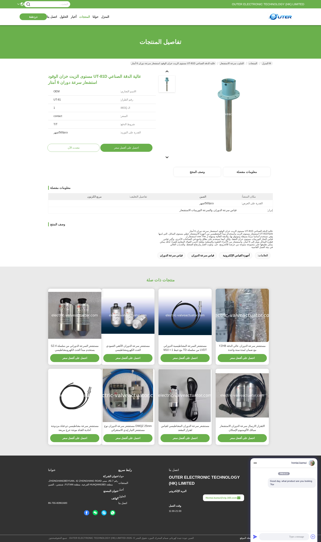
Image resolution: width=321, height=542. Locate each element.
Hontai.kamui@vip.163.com (221, 497)
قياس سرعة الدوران (202, 255)
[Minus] (255, 463)
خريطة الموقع (246, 538)
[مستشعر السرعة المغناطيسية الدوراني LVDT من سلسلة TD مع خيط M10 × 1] (185, 315)
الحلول (64, 16)
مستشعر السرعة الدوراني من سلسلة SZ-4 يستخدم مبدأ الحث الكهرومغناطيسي (75, 347)
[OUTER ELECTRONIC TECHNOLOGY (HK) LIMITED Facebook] (87, 513)
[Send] (255, 536)
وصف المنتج (197, 172)
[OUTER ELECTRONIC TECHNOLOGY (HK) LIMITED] (286, 17)
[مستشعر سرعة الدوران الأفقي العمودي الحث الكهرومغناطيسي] (127, 315)
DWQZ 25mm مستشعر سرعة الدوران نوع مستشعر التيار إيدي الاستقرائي (128, 428)
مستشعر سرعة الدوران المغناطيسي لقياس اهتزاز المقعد (185, 428)
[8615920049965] (113, 513)
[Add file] (313, 536)
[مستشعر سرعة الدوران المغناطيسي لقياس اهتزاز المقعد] (185, 395)
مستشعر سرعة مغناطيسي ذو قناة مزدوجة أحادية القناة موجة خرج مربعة (75, 428)
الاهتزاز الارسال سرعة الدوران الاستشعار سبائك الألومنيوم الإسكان (242, 428)
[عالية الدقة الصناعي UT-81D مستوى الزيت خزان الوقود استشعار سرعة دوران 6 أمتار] (228, 113)
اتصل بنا (52, 16)
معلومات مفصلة (247, 172)
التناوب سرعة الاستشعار (232, 63)
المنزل (105, 16)
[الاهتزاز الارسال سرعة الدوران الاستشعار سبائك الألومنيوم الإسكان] (242, 395)
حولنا (95, 16)
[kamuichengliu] (104, 513)
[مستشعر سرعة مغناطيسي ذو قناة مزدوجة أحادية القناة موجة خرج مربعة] (74, 395)
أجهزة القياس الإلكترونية (236, 255)
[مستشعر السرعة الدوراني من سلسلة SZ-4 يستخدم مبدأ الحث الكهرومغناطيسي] (74, 315)
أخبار (74, 16)
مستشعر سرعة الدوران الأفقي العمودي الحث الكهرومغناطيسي (128, 347)
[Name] (28, 4)
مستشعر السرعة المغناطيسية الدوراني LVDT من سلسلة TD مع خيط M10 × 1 (185, 347)
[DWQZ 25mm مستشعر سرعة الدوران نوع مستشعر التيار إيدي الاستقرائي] (128, 395)
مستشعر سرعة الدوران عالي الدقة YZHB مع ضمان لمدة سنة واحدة (242, 347)
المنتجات (84, 16)
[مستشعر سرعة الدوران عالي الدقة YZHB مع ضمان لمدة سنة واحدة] (242, 315)
